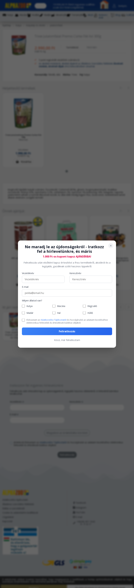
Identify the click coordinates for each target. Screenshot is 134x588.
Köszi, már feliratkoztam (67, 339)
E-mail (25, 287)
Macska (61, 306)
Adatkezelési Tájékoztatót (54, 319)
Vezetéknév (28, 273)
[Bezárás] (110, 245)
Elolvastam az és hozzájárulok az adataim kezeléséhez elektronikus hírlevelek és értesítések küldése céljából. (67, 321)
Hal (58, 312)
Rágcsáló (92, 306)
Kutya (29, 306)
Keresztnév (75, 273)
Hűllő (90, 312)
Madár (29, 312)
